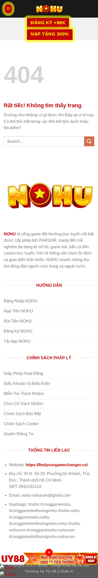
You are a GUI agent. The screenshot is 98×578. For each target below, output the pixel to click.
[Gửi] (89, 141)
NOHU (10, 234)
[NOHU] (49, 9)
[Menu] (8, 9)
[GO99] (49, 568)
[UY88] (49, 559)
